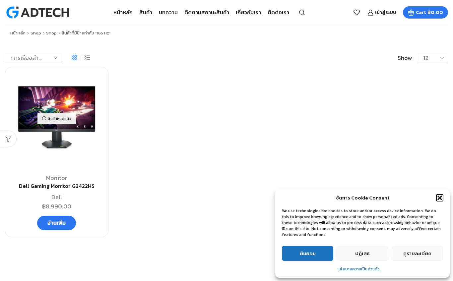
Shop (36, 33)
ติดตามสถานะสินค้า (206, 12)
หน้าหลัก (123, 12)
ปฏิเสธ (362, 253)
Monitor (56, 177)
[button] (439, 198)
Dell (56, 197)
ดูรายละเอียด (417, 253)
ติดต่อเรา (278, 12)
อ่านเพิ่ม (56, 223)
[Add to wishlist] (95, 83)
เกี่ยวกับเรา (248, 12)
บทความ (168, 12)
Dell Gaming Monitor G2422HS (57, 186)
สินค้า (145, 12)
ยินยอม (308, 253)
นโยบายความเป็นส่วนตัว (359, 269)
